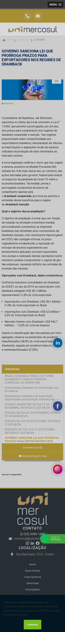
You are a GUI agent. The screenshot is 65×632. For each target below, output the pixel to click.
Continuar (32, 624)
